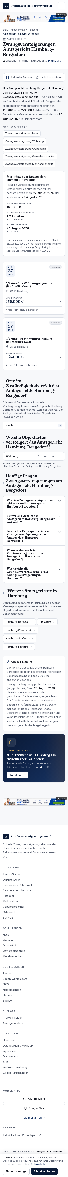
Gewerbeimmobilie (14, 950)
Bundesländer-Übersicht (17, 885)
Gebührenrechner (13, 906)
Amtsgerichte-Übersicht (17, 890)
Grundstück (10, 945)
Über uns (8, 1040)
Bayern (7, 973)
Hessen (7, 995)
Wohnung (8, 939)
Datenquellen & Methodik (18, 1045)
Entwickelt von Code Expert (20, 1135)
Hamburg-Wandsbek (19, 630)
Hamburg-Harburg (17, 646)
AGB (5, 1061)
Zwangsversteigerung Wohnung (24, 141)
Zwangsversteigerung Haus (21, 133)
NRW (6, 984)
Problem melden (12, 1017)
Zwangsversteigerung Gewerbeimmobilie (30, 156)
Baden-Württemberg (15, 978)
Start (5, 29)
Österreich (9, 912)
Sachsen (8, 1000)
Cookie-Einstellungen (15, 1072)
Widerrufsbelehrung (15, 1067)
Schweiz (8, 917)
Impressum (9, 1051)
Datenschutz (10, 1056)
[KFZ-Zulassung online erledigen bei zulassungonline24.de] (34, 19)
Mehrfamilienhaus (13, 956)
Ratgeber (8, 895)
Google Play (36, 1108)
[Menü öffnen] (61, 5)
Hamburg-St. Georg (18, 638)
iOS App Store (36, 1098)
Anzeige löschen (13, 1023)
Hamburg (33, 29)
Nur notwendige (16, 1171)
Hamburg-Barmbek (17, 621)
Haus (6, 934)
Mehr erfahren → (34, 1117)
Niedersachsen (12, 989)
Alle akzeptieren (44, 1171)
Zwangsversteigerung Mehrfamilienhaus (29, 163)
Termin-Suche (11, 874)
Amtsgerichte (18, 29)
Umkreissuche (11, 879)
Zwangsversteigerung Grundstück (25, 148)
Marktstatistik (10, 901)
